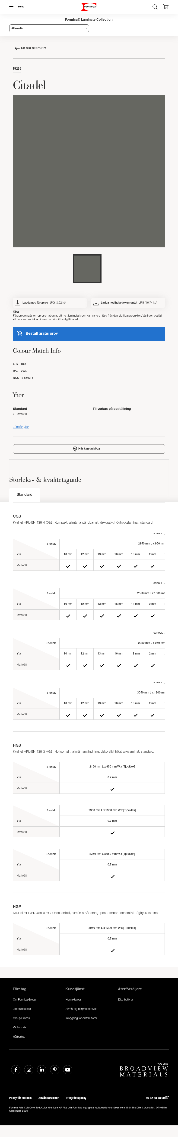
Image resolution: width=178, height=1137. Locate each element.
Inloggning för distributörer (81, 1018)
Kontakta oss (74, 999)
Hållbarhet (19, 1036)
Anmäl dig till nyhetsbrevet (81, 1009)
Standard (24, 495)
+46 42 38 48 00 (154, 1098)
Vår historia (19, 1027)
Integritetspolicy (76, 1098)
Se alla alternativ (33, 48)
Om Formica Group (24, 999)
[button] (166, 7)
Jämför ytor (21, 427)
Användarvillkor (48, 1098)
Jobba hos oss (22, 1009)
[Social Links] (15, 1069)
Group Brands (21, 1018)
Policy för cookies (20, 1098)
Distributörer (125, 999)
